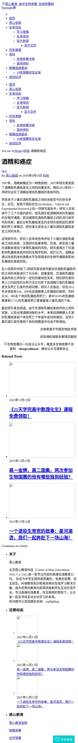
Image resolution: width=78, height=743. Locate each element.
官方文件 (30, 45)
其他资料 (23, 63)
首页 (12, 18)
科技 (46, 175)
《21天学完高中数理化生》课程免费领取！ (45, 641)
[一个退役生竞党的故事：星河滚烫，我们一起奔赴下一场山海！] (42, 517)
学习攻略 (23, 32)
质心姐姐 (12, 175)
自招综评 (15, 77)
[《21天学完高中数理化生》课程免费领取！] (42, 395)
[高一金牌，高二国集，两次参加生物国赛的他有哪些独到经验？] (42, 456)
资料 (12, 54)
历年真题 (15, 50)
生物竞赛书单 (26, 59)
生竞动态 (15, 27)
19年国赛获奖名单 (29, 72)
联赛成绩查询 (18, 68)
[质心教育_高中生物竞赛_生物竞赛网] (28, 4)
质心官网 (15, 22)
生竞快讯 (23, 36)
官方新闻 (23, 41)
